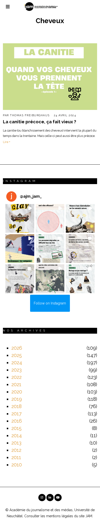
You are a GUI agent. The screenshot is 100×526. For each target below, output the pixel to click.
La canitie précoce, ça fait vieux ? (39, 121)
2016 (16, 421)
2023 (16, 370)
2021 (16, 384)
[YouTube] (58, 497)
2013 (16, 443)
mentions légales (59, 516)
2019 (16, 399)
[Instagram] (42, 497)
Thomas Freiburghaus (30, 115)
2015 (16, 428)
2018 (16, 406)
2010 (16, 465)
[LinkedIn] (50, 497)
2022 (16, 377)
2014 (16, 435)
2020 (16, 392)
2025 (16, 355)
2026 (16, 348)
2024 (16, 363)
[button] (19, 218)
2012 (16, 450)
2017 (16, 414)
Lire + (6, 142)
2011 (16, 457)
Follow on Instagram (50, 303)
